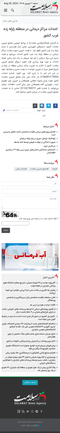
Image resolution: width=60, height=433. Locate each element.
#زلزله (54, 169)
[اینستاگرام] (32, 411)
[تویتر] (28, 411)
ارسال (6, 230)
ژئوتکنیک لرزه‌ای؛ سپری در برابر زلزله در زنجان (37, 138)
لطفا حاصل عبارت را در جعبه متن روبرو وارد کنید (38, 218)
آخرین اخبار (48, 277)
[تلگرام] (37, 411)
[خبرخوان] (23, 411)
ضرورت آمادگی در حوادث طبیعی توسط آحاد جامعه (34, 142)
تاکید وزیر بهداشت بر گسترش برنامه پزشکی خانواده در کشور (30, 341)
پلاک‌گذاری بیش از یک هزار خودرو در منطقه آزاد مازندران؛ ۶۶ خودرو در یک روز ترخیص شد (28, 369)
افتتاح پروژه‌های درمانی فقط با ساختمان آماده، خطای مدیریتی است (29, 133)
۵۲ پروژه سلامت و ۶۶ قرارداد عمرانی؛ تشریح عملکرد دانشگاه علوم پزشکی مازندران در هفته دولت (29, 284)
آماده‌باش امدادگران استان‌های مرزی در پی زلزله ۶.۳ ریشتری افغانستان (30, 151)
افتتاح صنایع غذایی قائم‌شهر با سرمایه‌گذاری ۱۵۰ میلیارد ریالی (30, 353)
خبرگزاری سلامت (30, 7)
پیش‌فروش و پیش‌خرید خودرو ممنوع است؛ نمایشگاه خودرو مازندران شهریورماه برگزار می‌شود (30, 347)
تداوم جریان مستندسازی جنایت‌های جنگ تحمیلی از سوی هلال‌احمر (31, 335)
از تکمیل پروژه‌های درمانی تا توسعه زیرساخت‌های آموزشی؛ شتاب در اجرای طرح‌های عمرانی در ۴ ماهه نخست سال (28, 311)
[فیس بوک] (41, 411)
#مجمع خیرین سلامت (39, 169)
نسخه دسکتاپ (30, 382)
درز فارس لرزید (49, 146)
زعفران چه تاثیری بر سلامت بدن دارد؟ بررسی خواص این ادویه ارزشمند (30, 292)
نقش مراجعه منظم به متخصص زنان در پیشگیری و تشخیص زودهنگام (30, 299)
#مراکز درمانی (21, 169)
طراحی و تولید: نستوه (29, 425)
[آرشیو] (19, 411)
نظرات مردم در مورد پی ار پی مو (42, 305)
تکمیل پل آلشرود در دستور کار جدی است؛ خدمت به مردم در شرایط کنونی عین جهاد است (28, 318)
